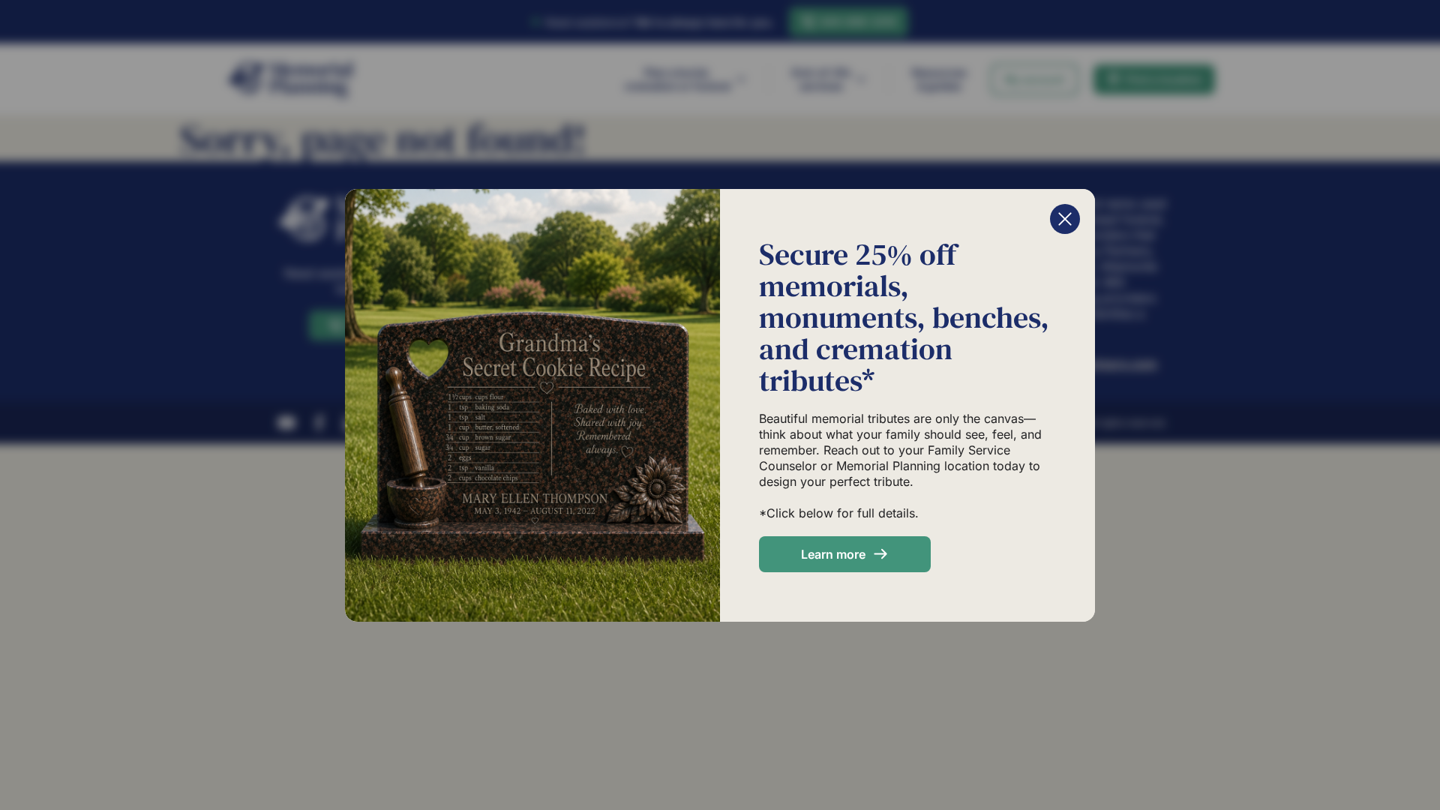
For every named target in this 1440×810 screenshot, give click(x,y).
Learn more (833, 554)
